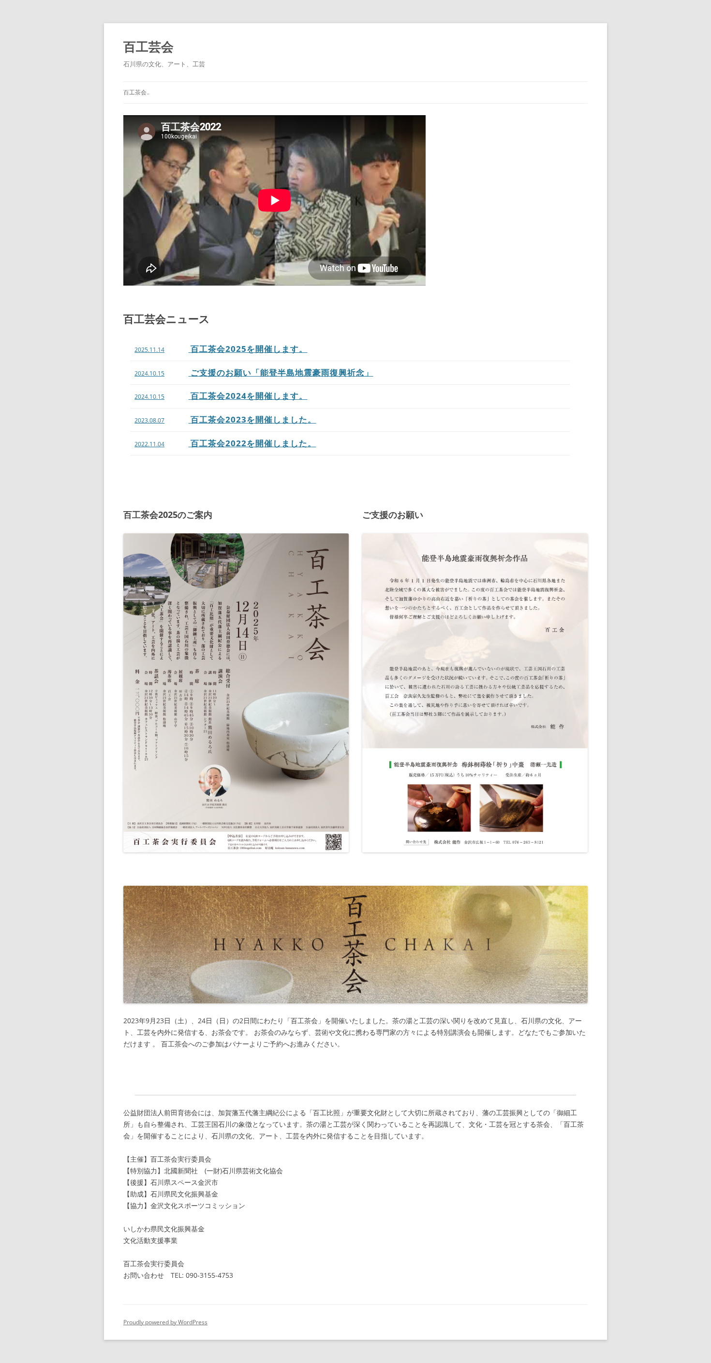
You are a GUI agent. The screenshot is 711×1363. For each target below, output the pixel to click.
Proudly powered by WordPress (165, 1322)
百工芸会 (148, 46)
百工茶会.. (136, 92)
